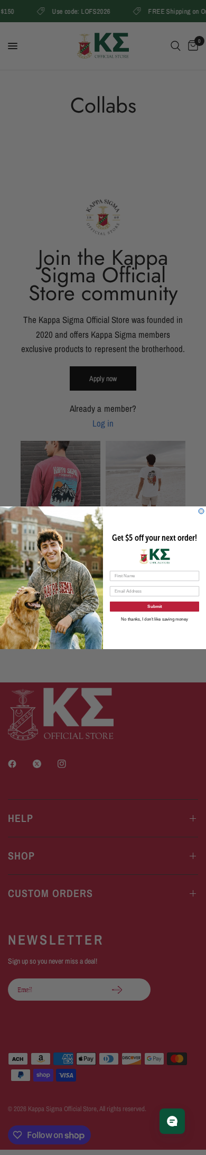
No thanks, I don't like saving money (154, 618)
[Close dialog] (201, 511)
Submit (154, 606)
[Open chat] (172, 1121)
